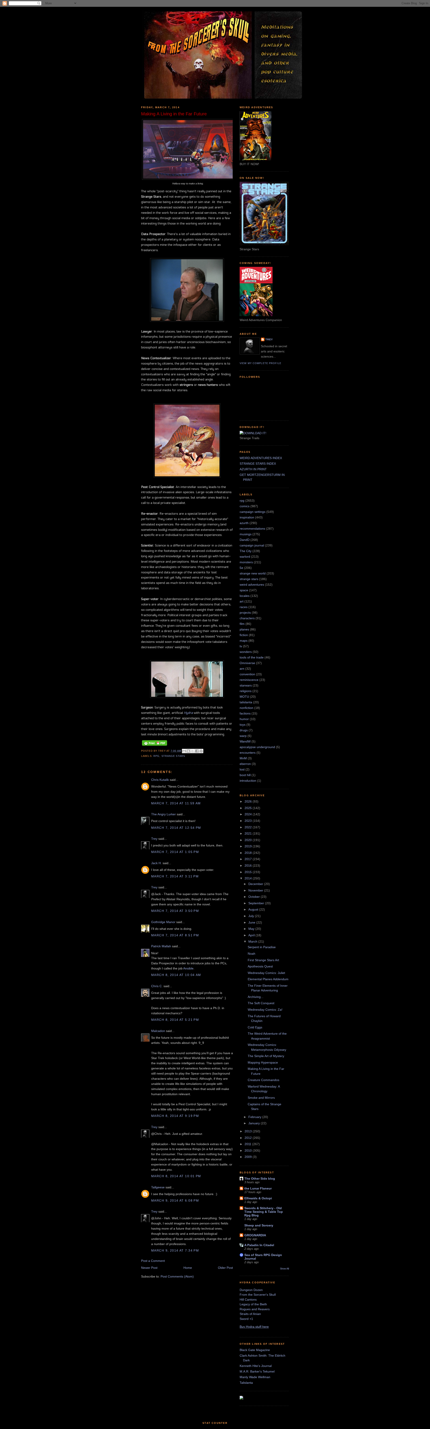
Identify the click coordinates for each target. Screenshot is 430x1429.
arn (242, 668)
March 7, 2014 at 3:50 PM (175, 911)
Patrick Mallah (161, 946)
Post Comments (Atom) (177, 1276)
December (256, 884)
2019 (249, 846)
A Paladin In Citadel (259, 1245)
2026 (249, 801)
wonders (246, 652)
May (251, 928)
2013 (249, 1131)
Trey (154, 838)
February (255, 1117)
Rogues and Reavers (255, 1309)
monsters (246, 562)
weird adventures (252, 584)
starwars (246, 685)
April (252, 935)
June (252, 922)
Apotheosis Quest (260, 966)
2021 (249, 833)
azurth (244, 523)
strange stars (173, 756)
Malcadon (158, 1031)
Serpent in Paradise (262, 947)
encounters (248, 752)
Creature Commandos (263, 1080)
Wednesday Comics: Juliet (266, 973)
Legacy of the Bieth (253, 1304)
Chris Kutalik (160, 779)
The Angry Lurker (163, 814)
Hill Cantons (248, 1299)
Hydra (188, 713)
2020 (249, 840)
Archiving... (255, 997)
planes (244, 629)
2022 (249, 827)
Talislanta (246, 1382)
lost (242, 769)
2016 (249, 865)
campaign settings (252, 512)
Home (187, 1267)
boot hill (245, 775)
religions (246, 691)
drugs (244, 730)
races (243, 607)
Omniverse (247, 663)
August (253, 909)
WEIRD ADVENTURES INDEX (261, 458)
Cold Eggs (255, 1027)
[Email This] (184, 751)
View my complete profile (260, 363)
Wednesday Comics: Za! (265, 1009)
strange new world (253, 573)
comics (244, 506)
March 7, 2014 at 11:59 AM (176, 803)
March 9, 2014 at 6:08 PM (175, 1200)
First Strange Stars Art (263, 960)
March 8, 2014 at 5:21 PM (175, 1019)
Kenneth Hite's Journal (256, 1366)
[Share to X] (192, 751)
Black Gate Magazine (255, 1350)
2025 (249, 808)
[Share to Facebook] (197, 751)
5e (241, 568)
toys (242, 724)
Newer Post (149, 1267)
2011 (248, 1144)
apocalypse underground (257, 747)
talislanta (246, 702)
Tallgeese (158, 1187)
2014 (249, 878)
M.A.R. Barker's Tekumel (257, 1371)
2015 (249, 872)
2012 (249, 1138)
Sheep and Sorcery (258, 1225)
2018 (249, 853)
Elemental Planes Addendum (268, 979)
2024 (249, 814)
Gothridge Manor (163, 922)
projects (245, 612)
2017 (249, 859)
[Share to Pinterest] (201, 751)
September (256, 903)
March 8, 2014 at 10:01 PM (176, 1176)
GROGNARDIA (255, 1235)
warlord (245, 556)
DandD (244, 540)
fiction (244, 635)
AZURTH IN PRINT (253, 469)
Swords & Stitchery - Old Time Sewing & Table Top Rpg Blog (263, 1211)
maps (243, 640)
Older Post (225, 1267)
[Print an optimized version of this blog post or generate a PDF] (154, 745)
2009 (249, 1157)
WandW (245, 741)
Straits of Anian (250, 1314)
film (242, 624)
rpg (156, 756)
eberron (245, 764)
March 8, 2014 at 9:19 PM (175, 1116)
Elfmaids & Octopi (258, 1198)
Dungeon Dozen (251, 1290)
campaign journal (252, 545)
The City (246, 551)
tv (241, 646)
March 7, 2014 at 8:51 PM (175, 935)
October (254, 896)
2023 (249, 820)
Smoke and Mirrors (261, 1097)
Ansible (188, 968)
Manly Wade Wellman (255, 1377)
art (241, 601)
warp (243, 736)
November (256, 890)
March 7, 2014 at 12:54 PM (176, 827)
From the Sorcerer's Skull (258, 1294)
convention (247, 674)
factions (245, 713)
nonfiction (246, 708)
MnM (243, 758)
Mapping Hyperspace (263, 1062)
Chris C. (157, 986)
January (254, 1123)
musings (246, 534)
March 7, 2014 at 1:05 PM (175, 852)
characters (247, 618)
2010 (249, 1150)
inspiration (247, 517)
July (251, 916)
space (244, 590)
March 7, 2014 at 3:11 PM (175, 876)
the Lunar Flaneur (258, 1188)
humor (244, 719)
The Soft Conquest (261, 1003)
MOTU (244, 696)
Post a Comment (153, 1261)
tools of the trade (252, 657)
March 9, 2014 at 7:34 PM (175, 1250)
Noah (251, 953)
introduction (248, 780)
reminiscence (249, 680)
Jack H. (156, 863)
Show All (284, 1268)
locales (244, 596)
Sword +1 (246, 1319)
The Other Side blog (259, 1178)
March (253, 941)
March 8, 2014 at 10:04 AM (176, 975)
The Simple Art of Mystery (266, 1056)
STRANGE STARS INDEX (258, 463)
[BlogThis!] (188, 751)
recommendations (252, 528)
